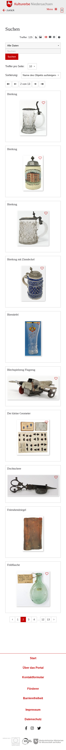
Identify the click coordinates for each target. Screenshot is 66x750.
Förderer (33, 688)
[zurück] (15, 84)
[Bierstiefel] (33, 338)
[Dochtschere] (33, 485)
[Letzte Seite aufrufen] (8, 84)
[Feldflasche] (33, 588)
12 (43, 619)
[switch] (40, 37)
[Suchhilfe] (59, 37)
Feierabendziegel (16, 509)
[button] (25, 84)
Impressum (33, 709)
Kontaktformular (33, 677)
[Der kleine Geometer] (33, 437)
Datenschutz (33, 719)
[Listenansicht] (54, 37)
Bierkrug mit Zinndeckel (20, 259)
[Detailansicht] (46, 37)
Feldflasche (13, 564)
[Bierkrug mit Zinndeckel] (33, 283)
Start (33, 658)
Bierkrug (12, 94)
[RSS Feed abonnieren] (35, 37)
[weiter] (35, 84)
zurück (10, 10)
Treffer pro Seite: (14, 66)
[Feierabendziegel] (33, 533)
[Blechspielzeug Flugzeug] (33, 387)
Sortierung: (11, 75)
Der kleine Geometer (18, 413)
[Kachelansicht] (50, 37)
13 (48, 619)
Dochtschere (14, 468)
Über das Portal (33, 667)
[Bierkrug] (33, 117)
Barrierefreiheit (33, 698)
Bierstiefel (12, 314)
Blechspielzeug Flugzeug (21, 369)
